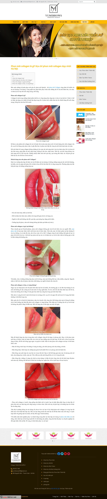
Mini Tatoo (82, 99)
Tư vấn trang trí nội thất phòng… (90, 119)
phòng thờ (46, 484)
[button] (49, 58)
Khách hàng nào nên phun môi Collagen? (22, 80)
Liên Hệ (92, 22)
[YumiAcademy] (53, 10)
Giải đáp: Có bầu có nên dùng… (90, 126)
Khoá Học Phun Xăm (49, 460)
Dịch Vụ (43, 22)
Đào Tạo (34, 22)
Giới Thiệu (25, 22)
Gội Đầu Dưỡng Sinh (85, 103)
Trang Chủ (16, 22)
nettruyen (46, 481)
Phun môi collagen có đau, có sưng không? (23, 83)
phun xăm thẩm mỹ (66, 417)
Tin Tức (84, 22)
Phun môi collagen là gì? (18, 78)
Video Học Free (75, 22)
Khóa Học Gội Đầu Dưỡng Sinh (51, 469)
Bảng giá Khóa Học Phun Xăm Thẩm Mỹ (54, 472)
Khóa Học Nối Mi (48, 463)
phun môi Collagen (54, 87)
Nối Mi (81, 95)
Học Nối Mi (82, 74)
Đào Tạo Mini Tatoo (85, 78)
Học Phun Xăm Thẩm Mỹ (87, 70)
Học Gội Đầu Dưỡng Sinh (87, 81)
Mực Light (53, 22)
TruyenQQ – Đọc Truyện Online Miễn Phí (90, 115)
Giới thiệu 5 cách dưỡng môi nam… (90, 133)
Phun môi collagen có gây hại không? (21, 82)
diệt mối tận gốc (55, 488)
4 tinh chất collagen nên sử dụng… (90, 139)
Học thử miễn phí (48, 475)
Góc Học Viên (63, 22)
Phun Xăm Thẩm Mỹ (85, 92)
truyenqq (45, 478)
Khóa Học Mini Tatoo (49, 466)
